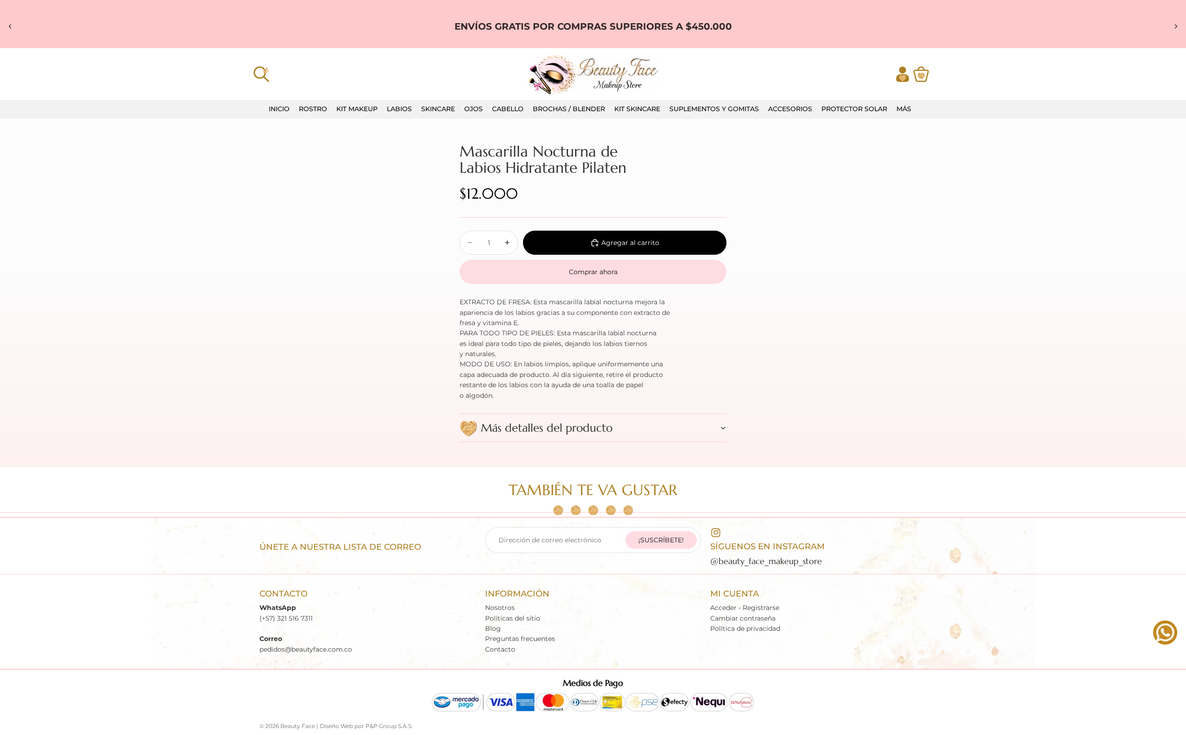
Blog (493, 628)
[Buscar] (261, 74)
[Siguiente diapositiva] (1176, 26)
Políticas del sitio (512, 618)
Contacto (500, 649)
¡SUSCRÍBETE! (661, 540)
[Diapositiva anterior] (10, 26)
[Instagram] (715, 532)
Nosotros (500, 608)
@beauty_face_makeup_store (766, 561)
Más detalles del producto (546, 428)
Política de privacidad (745, 628)
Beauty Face (297, 725)
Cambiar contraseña (743, 618)
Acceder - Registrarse (744, 608)
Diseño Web (336, 725)
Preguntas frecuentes (520, 639)
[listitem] (904, 109)
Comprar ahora (593, 272)
